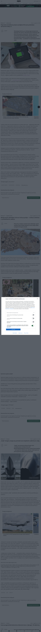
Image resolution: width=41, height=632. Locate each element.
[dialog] (20, 316)
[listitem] (20, 312)
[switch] (33, 315)
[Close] (38, 299)
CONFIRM (13, 329)
